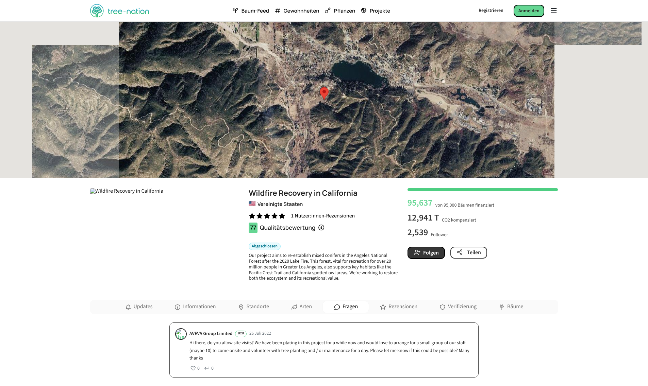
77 (253, 228)
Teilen (473, 252)
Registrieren (491, 10)
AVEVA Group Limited (211, 334)
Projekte (380, 11)
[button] (324, 93)
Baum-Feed (255, 11)
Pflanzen (344, 11)
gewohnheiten (301, 11)
